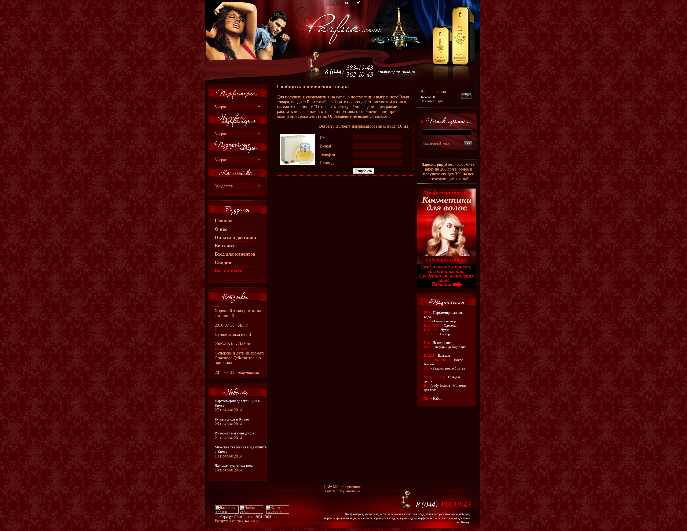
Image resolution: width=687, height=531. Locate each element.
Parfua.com (246, 517)
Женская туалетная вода (234, 465)
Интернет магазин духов (234, 433)
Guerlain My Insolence (342, 491)
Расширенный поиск (436, 143)
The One (221, 306)
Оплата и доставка (235, 237)
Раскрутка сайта (228, 521)
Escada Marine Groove (232, 348)
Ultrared (221, 330)
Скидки (223, 262)
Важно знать (228, 270)
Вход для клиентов (235, 254)
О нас (221, 229)
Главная (224, 220)
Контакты (226, 245)
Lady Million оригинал (342, 487)
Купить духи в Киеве (232, 419)
